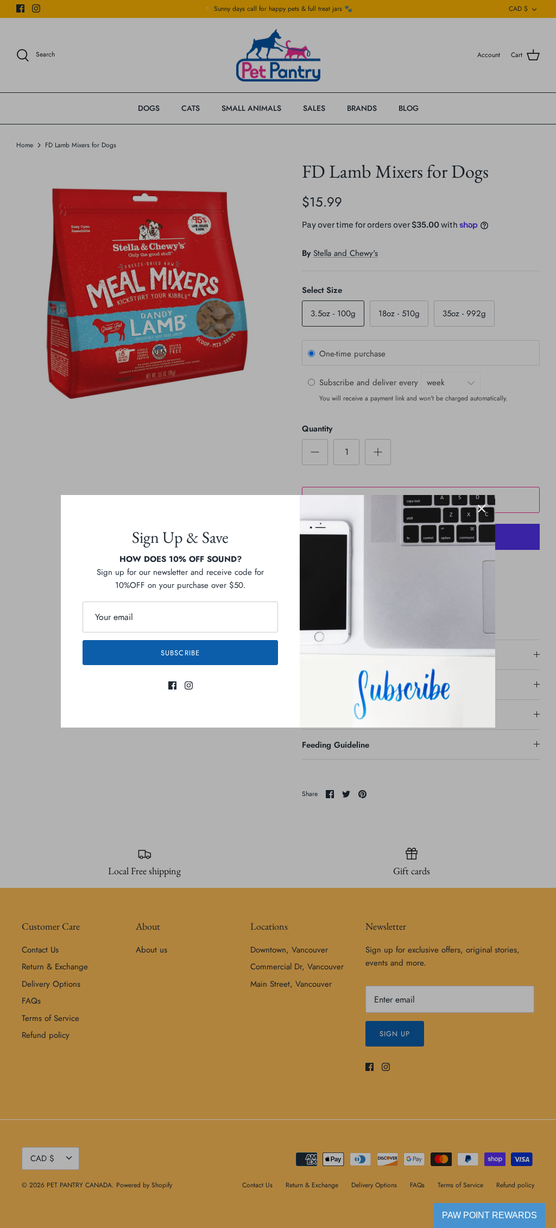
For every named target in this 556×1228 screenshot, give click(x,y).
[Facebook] (172, 685)
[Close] (482, 509)
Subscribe (180, 653)
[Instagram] (189, 685)
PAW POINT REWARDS (489, 1215)
